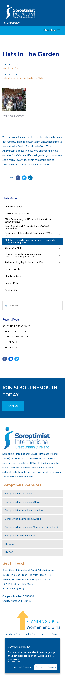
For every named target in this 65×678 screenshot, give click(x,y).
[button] (52, 30)
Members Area (13, 634)
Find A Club (30, 634)
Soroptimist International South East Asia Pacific (32, 527)
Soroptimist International (19, 493)
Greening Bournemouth (16, 326)
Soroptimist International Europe (23, 519)
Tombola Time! (10, 347)
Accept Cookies (22, 667)
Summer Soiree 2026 (14, 331)
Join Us (43, 634)
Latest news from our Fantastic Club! (22, 78)
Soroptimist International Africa (22, 502)
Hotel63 (10, 544)
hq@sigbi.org (17, 588)
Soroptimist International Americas (24, 510)
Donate (55, 634)
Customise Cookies (45, 667)
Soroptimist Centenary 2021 (21, 535)
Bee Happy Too (11, 342)
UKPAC (9, 552)
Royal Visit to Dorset (15, 337)
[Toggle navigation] (51, 13)
